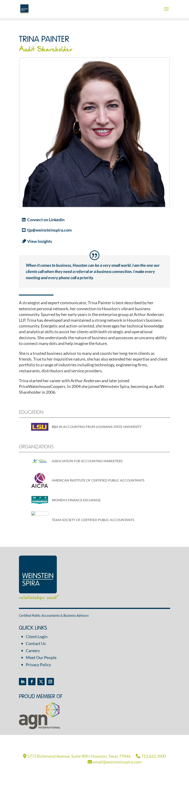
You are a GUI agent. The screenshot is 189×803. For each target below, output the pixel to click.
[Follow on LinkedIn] (22, 681)
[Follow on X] (41, 681)
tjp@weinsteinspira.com (49, 229)
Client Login (36, 636)
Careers (33, 650)
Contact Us (36, 643)
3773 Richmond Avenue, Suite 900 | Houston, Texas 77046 (78, 756)
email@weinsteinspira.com (117, 761)
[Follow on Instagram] (50, 681)
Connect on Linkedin (46, 219)
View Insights (39, 241)
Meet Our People (41, 657)
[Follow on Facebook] (31, 681)
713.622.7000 (153, 756)
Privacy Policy (38, 664)
